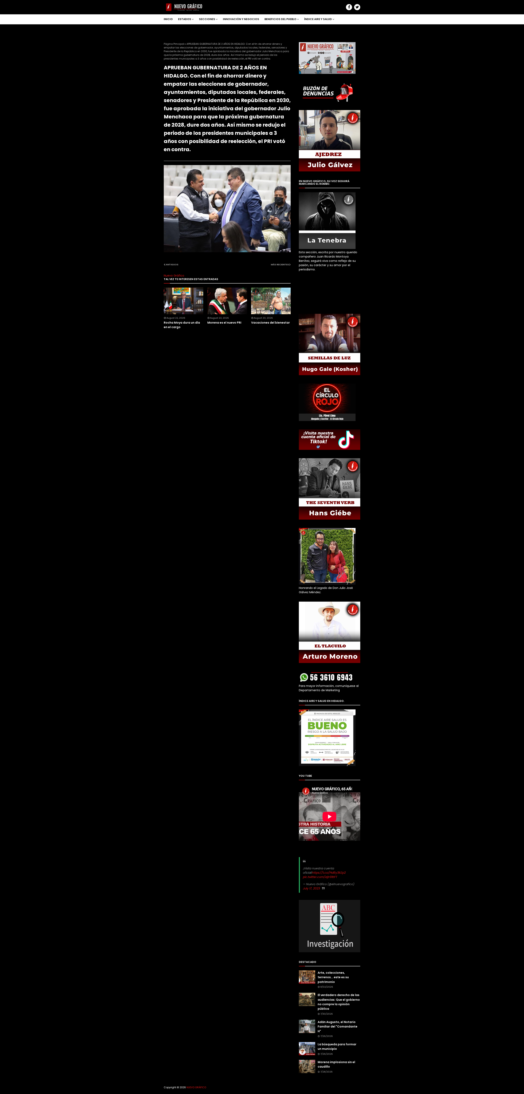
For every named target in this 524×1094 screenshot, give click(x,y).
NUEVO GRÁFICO (196, 1087)
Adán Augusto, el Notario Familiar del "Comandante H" (337, 1026)
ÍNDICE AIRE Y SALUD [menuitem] (318, 19)
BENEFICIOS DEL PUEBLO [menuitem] (280, 19)
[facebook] (349, 7)
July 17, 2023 (311, 888)
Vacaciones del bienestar (270, 323)
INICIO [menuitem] (168, 19)
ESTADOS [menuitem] (184, 19)
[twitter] (357, 7)
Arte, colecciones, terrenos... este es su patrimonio (333, 977)
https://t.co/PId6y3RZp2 (329, 873)
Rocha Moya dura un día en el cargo (182, 325)
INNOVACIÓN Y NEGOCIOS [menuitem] (241, 19)
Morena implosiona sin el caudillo (336, 1064)
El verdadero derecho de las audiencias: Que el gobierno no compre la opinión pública (339, 1002)
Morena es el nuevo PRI (224, 323)
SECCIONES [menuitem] (207, 19)
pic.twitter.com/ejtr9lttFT (320, 877)
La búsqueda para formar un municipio (337, 1046)
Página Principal (174, 44)
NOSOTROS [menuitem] (174, 29)
